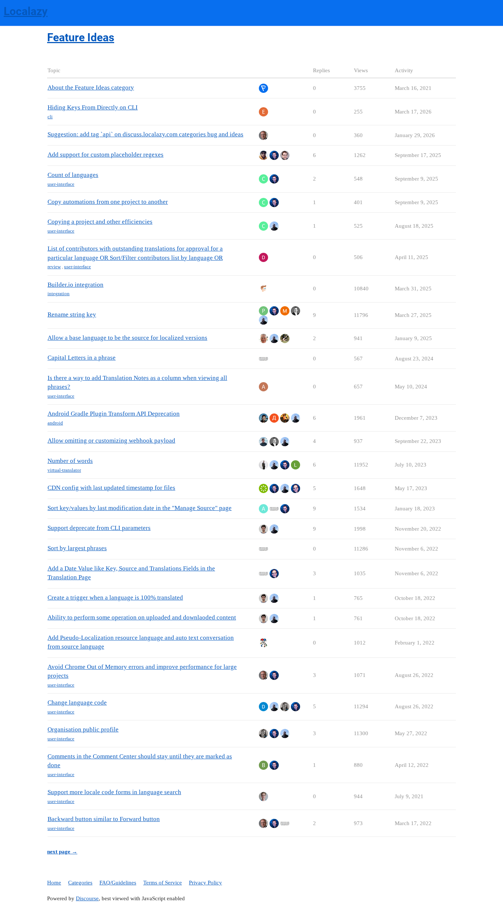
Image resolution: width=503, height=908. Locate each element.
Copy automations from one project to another (108, 201)
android (55, 423)
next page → (62, 852)
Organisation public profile (83, 729)
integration (59, 293)
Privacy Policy (205, 883)
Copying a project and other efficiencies (100, 221)
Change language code (77, 702)
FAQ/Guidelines (117, 883)
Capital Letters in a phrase (82, 357)
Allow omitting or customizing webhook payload (111, 440)
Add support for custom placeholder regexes (105, 154)
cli (50, 116)
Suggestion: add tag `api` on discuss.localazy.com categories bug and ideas (145, 134)
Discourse (87, 898)
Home (54, 883)
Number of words (70, 460)
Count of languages (73, 174)
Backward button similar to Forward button (104, 819)
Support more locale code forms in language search (114, 792)
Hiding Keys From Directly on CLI (93, 107)
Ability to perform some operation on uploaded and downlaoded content (142, 617)
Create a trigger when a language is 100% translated (115, 597)
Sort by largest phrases (77, 548)
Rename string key (72, 314)
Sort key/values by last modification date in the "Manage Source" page (140, 507)
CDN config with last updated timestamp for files (111, 487)
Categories (80, 883)
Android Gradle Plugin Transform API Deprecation (114, 413)
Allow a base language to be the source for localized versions (127, 337)
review (54, 266)
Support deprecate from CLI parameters (99, 527)
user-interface (61, 184)
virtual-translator (64, 470)
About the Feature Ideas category (91, 87)
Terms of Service (162, 883)
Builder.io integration (75, 284)
